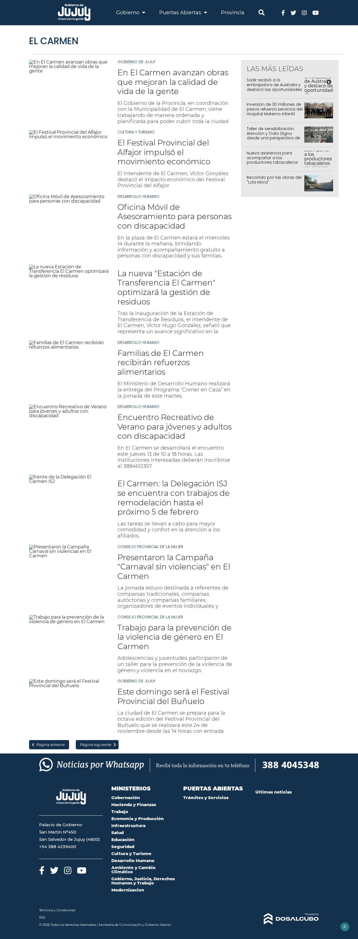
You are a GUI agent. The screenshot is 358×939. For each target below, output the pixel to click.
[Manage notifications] (344, 926)
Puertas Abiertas (180, 13)
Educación (122, 839)
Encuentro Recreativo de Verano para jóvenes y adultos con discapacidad (174, 426)
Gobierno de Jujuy (136, 62)
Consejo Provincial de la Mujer (150, 547)
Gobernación (125, 797)
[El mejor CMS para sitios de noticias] (287, 918)
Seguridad (122, 846)
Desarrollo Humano (138, 196)
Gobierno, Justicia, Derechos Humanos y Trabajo (143, 881)
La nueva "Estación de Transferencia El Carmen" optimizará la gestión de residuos (166, 287)
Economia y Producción (137, 818)
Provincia (232, 13)
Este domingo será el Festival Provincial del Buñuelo (173, 696)
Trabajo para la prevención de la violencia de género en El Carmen (174, 637)
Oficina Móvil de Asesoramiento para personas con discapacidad (174, 216)
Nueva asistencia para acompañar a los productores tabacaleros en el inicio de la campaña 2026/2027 (273, 162)
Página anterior (50, 744)
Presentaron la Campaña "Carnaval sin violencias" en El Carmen (173, 567)
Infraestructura (128, 825)
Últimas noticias (273, 792)
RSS (42, 917)
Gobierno (128, 13)
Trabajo (119, 811)
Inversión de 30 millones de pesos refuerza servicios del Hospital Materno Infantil (275, 109)
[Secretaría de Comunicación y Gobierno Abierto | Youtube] (315, 12)
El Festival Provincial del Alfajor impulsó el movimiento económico (163, 152)
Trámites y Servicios (206, 797)
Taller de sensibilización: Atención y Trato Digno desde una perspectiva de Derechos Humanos (273, 135)
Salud (117, 832)
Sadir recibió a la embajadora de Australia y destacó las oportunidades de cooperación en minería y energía (274, 89)
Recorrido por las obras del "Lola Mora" (274, 180)
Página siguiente (95, 744)
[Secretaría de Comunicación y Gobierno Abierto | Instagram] (304, 12)
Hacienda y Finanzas (133, 804)
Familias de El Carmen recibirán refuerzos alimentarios (160, 362)
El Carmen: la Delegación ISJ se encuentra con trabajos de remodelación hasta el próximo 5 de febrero (173, 498)
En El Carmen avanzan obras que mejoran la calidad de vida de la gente (172, 82)
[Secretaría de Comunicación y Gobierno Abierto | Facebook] (283, 12)
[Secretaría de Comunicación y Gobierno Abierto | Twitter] (293, 12)
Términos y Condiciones (57, 910)
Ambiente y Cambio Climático (133, 869)
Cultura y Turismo (136, 132)
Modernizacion (127, 890)
